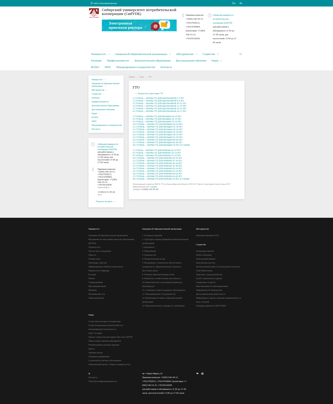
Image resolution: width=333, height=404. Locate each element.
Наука (215, 60)
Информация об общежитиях (209, 290)
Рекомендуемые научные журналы (103, 344)
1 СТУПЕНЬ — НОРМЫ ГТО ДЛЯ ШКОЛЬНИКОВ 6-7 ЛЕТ (158, 98)
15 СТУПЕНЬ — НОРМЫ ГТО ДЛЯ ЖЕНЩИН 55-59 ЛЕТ (158, 137)
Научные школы (95, 352)
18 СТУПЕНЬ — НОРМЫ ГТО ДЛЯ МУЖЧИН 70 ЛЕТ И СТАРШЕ (161, 179)
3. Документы (148, 247)
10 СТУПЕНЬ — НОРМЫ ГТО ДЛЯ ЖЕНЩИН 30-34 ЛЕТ (158, 124)
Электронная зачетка (205, 262)
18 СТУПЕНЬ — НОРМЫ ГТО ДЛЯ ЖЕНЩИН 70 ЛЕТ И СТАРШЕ (161, 145)
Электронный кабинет (206, 258)
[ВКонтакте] (198, 373)
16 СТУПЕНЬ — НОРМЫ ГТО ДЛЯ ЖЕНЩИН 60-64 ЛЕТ (158, 139)
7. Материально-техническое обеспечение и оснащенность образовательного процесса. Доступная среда (162, 266)
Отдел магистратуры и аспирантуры (104, 321)
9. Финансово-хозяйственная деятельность (161, 278)
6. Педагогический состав (153, 258)
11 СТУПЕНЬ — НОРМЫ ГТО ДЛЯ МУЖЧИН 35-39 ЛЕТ (157, 160)
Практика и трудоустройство (209, 274)
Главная (132, 77)
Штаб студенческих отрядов (209, 278)
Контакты (166, 67)
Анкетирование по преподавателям (212, 286)
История (92, 274)
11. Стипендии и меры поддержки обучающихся (163, 290)
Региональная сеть (96, 294)
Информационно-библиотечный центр (105, 266)
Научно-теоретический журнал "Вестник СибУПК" (110, 337)
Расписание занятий (205, 251)
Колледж (96, 60)
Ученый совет (94, 258)
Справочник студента (205, 282)
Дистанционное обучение (191, 60)
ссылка (154, 186)
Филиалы (92, 290)
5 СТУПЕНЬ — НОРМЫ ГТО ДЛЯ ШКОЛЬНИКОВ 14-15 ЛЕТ (160, 108)
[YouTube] (203, 373)
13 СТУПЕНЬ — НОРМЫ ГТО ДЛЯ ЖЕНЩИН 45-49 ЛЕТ (158, 132)
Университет (98, 54)
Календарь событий (97, 262)
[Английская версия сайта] (233, 3)
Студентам (209, 54)
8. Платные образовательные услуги (158, 274)
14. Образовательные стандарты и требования (163, 305)
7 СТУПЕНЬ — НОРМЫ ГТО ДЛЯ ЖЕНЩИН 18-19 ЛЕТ (157, 116)
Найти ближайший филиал (105, 3)
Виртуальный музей (97, 286)
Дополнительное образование (153, 60)
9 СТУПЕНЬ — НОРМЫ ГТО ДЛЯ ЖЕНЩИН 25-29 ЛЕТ (157, 121)
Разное (91, 278)
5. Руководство (149, 255)
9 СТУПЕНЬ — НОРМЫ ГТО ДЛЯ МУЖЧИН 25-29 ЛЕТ (157, 155)
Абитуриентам (185, 54)
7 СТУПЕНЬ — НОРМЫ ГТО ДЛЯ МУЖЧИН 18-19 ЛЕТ (157, 150)
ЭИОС (107, 67)
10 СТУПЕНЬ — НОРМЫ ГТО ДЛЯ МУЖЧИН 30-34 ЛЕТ (157, 158)
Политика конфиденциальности (102, 381)
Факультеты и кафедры (98, 270)
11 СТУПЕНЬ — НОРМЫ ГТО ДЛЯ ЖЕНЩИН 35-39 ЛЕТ (158, 126)
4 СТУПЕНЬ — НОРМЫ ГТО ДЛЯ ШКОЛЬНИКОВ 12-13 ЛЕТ (160, 106)
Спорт (141, 77)
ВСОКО (95, 67)
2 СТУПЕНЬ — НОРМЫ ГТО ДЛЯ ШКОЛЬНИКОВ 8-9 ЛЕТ (158, 100)
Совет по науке (95, 333)
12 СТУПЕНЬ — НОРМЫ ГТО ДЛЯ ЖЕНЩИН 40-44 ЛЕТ (158, 129)
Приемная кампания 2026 (207, 235)
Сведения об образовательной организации (141, 54)
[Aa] (241, 3)
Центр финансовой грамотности (210, 294)
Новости (92, 255)
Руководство (94, 247)
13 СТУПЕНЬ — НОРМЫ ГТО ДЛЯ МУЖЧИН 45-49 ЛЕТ (157, 165)
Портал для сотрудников (99, 251)
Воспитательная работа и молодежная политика (218, 266)
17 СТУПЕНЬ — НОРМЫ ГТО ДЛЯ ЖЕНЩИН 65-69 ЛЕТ (158, 142)
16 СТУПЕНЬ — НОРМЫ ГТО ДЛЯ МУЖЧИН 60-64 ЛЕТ (157, 173)
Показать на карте (104, 201)
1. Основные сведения (152, 235)
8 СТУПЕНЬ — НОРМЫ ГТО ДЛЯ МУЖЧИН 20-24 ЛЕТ (157, 152)
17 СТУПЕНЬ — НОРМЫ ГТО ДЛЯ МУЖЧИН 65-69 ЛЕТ (157, 176)
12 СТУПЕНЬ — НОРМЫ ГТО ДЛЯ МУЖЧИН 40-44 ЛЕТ (157, 163)
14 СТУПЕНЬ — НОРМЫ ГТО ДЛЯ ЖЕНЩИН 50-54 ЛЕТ (158, 134)
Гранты (91, 348)
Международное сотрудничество (135, 67)
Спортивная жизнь (204, 270)
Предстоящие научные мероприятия (104, 341)
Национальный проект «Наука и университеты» (109, 364)
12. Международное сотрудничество (159, 294)
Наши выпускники (96, 298)
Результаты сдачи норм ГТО (150, 93)
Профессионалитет (118, 60)
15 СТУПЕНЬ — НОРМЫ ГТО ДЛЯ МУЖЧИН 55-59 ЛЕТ (157, 171)
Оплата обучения (204, 255)
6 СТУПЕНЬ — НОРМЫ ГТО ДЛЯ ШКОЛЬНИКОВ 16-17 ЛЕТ (159, 111)
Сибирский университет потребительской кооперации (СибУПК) (223, 19)
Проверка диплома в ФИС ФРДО (211, 305)
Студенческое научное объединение (104, 360)
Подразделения (95, 282)
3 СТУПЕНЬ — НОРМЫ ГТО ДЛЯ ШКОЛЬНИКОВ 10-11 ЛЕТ (160, 103)
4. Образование (149, 251)
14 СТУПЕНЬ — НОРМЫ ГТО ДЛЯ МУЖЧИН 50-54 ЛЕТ (157, 168)
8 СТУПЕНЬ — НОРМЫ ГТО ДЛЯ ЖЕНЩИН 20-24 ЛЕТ (157, 119)
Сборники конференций (98, 356)
